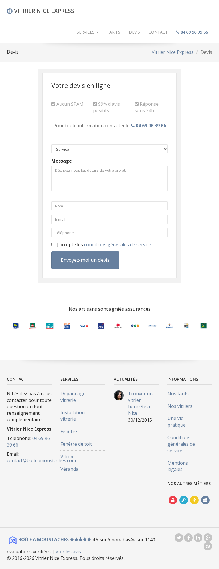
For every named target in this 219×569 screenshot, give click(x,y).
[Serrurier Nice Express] (172, 505)
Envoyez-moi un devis (85, 260)
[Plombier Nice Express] (183, 505)
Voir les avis (68, 551)
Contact (158, 32)
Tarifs (113, 32)
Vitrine (67, 456)
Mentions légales (177, 466)
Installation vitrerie (72, 415)
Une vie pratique (176, 421)
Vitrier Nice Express (173, 52)
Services (86, 32)
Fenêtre (68, 431)
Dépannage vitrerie (73, 396)
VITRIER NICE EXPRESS (43, 11)
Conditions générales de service (181, 444)
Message (61, 161)
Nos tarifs (178, 393)
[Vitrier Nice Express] (205, 505)
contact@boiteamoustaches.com (41, 460)
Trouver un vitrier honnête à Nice (140, 403)
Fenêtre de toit (76, 444)
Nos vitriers (179, 406)
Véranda (69, 469)
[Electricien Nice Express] (194, 505)
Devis (134, 32)
